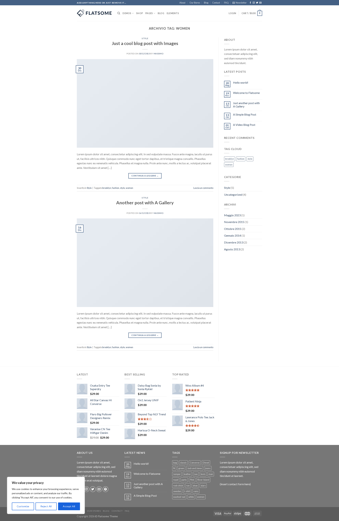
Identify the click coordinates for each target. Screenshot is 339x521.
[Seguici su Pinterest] (105, 489)
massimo (158, 53)
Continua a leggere (145, 175)
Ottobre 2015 (232, 228)
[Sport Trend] (94, 13)
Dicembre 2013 (233, 242)
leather (187, 474)
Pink (192, 479)
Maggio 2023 (232, 215)
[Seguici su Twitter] (257, 3)
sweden (177, 491)
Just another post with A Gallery (246, 104)
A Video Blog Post (244, 124)
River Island (203, 479)
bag (175, 462)
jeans (207, 468)
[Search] (118, 13)
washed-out (179, 496)
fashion (115, 187)
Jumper (177, 474)
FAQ (226, 2)
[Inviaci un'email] (260, 3)
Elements (173, 13)
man (211, 474)
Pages (149, 13)
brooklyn (106, 187)
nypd (175, 479)
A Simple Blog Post (244, 114)
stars (203, 485)
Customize (23, 506)
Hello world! (240, 82)
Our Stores (194, 2)
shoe (195, 485)
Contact (216, 2)
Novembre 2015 (234, 222)
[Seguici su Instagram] (254, 3)
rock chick (178, 485)
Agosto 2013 (232, 249)
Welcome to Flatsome (246, 92)
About (182, 2)
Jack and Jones (194, 468)
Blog (206, 2)
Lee (196, 474)
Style (145, 38)
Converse (195, 462)
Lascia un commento (203, 187)
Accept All (69, 506)
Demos (127, 13)
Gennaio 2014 (232, 235)
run (188, 485)
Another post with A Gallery (145, 202)
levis (203, 474)
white (191, 496)
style (122, 187)
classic (183, 462)
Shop (139, 13)
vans (196, 491)
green (181, 468)
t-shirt (187, 491)
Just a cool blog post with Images (145, 43)
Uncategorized (233, 194)
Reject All (46, 506)
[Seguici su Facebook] (250, 3)
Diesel (206, 462)
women (129, 187)
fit (174, 468)
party (184, 479)
